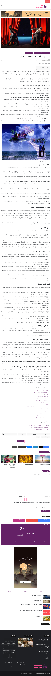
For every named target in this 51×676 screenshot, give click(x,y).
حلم (28, 434)
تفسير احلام (45, 434)
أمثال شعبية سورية (38, 600)
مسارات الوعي (45, 411)
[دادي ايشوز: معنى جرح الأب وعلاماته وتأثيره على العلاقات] (46, 606)
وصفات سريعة (6, 657)
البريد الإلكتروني (47, 496)
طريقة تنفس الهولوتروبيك (42, 398)
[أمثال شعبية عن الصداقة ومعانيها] (25, 642)
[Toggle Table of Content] (47, 68)
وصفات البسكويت (6, 650)
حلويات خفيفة (4, 648)
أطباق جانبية (13, 641)
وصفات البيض (6, 652)
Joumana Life (30, 673)
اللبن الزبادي (13, 645)
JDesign (25, 673)
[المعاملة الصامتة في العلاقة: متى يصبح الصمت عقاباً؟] (20, 645)
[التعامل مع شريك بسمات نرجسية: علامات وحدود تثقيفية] (25, 645)
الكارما (46, 404)
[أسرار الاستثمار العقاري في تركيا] (46, 597)
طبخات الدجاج (13, 650)
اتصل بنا (10, 666)
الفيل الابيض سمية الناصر (42, 390)
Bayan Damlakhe (45, 60)
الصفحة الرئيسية (8, 662)
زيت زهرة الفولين (38, 616)
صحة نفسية (43, 50)
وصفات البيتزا (13, 652)
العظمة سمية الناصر (43, 394)
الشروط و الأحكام (21, 664)
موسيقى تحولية (45, 437)
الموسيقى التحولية (44, 413)
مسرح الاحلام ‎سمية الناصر (42, 396)
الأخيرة (25, 591)
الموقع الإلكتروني (21, 496)
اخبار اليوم (13, 643)
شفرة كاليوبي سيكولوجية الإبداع (41, 400)
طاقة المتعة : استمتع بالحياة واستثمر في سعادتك (37, 407)
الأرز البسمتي (8, 643)
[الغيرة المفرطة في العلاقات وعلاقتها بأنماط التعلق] (30, 645)
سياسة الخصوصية (21, 662)
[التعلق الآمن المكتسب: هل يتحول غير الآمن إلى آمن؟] (20, 642)
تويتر (8, 645)
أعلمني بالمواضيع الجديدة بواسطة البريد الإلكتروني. (40, 507)
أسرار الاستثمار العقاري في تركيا (36, 595)
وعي (38, 437)
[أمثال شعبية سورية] (46, 601)
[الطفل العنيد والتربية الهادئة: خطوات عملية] (20, 639)
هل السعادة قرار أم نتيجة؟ (45, 464)
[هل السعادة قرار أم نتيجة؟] (42, 459)
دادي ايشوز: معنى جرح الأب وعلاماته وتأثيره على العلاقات (31, 604)
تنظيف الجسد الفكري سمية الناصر (40, 392)
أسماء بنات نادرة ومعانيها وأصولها (40, 429)
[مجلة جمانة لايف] (41, 6)
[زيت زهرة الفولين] (46, 618)
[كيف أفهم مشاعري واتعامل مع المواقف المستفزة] (8, 459)
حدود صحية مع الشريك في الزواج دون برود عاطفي (37, 425)
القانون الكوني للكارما (29, 464)
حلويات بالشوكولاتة (12, 648)
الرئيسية (47, 50)
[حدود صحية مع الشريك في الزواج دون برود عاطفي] (30, 639)
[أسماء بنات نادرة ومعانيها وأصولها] (30, 642)
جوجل (5, 645)
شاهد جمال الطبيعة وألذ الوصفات (41, 417)
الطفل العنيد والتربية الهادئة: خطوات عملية (39, 427)
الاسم (48, 491)
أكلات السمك (7, 641)
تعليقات (9, 591)
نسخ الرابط (20, 441)
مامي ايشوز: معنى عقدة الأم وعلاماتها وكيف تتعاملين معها (30, 610)
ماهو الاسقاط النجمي (43, 402)
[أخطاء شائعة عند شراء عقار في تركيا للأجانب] (25, 639)
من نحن (10, 664)
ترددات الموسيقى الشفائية (42, 415)
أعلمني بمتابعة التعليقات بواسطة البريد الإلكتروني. (40, 505)
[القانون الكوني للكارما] (25, 459)
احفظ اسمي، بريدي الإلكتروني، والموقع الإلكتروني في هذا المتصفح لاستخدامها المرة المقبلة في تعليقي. (31, 502)
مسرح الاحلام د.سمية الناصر (10, 434)
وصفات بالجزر (13, 657)
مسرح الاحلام (22, 434)
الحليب (3, 643)
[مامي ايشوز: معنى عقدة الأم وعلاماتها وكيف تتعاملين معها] (46, 612)
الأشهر (41, 591)
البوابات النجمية (44, 409)
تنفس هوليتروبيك (36, 434)
